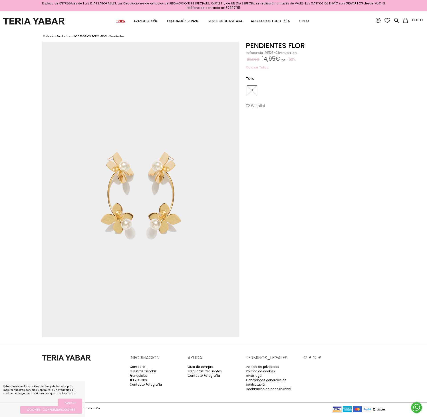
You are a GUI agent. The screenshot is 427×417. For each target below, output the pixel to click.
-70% (120, 21)
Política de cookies (260, 371)
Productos (64, 36)
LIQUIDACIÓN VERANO (183, 21)
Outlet (418, 20)
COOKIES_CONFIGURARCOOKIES (51, 409)
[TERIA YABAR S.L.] (34, 21)
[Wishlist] (387, 20)
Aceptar (70, 403)
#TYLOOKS (138, 380)
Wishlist (257, 106)
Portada (48, 36)
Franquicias (138, 375)
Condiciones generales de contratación (266, 382)
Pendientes (116, 36)
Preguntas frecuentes (205, 371)
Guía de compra (200, 367)
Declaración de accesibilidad (268, 389)
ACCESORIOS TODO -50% (270, 21)
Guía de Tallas (257, 67)
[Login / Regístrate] (378, 20)
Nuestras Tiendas (143, 371)
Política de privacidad (262, 367)
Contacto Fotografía (146, 384)
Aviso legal (254, 375)
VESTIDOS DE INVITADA (225, 21)
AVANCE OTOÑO (146, 21)
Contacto (137, 367)
